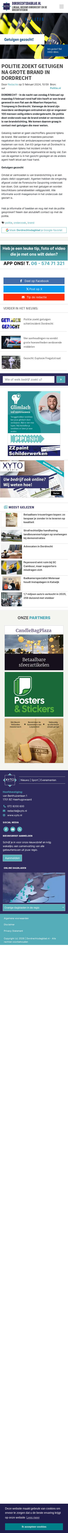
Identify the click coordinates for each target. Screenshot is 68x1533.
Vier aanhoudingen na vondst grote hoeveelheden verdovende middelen (43, 342)
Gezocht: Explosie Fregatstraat (42, 358)
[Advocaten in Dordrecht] (11, 551)
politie (8, 222)
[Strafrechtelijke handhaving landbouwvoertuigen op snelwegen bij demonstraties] (11, 536)
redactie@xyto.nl (17, 810)
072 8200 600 (15, 806)
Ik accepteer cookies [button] (34, 1526)
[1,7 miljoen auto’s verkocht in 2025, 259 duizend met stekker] (11, 599)
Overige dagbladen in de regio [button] (21, 907)
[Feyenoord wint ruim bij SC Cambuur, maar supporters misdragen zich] (11, 567)
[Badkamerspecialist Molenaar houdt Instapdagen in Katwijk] (11, 583)
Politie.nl (55, 88)
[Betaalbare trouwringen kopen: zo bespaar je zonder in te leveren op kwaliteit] (11, 520)
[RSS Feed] (19, 829)
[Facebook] (6, 829)
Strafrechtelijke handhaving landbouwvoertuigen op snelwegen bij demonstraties (45, 534)
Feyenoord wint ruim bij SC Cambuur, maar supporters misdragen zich (40, 566)
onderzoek (20, 222)
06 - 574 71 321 (48, 263)
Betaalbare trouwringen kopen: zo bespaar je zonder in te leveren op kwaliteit (44, 518)
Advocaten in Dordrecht (38, 546)
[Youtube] (13, 829)
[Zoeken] (60, 379)
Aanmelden (12, 858)
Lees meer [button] (33, 1517)
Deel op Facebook (37, 281)
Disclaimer (9, 924)
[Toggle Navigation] (61, 6)
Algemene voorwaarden (16, 918)
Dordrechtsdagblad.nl (26, 3)
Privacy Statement (13, 931)
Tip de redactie (37, 297)
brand (31, 222)
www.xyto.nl (14, 815)
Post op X (35, 289)
